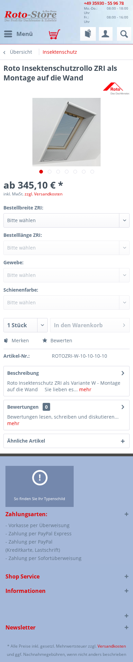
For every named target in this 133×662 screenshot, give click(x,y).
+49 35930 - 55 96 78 (104, 3)
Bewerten (60, 340)
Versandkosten (112, 646)
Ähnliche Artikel (26, 440)
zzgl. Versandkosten (43, 194)
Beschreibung (23, 373)
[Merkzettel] (88, 34)
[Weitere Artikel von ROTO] (116, 88)
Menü (24, 34)
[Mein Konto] (106, 34)
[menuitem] (18, 34)
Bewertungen (23, 407)
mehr (84, 389)
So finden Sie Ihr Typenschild (39, 498)
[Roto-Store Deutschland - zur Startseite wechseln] (30, 15)
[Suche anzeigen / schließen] (124, 34)
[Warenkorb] (56, 34)
